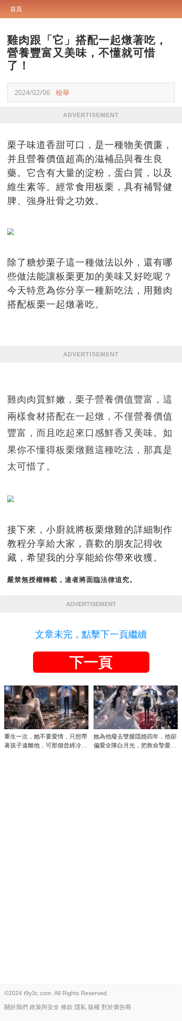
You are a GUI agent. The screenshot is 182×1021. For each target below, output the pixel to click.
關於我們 (16, 1007)
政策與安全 (44, 1007)
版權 (94, 1007)
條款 (67, 1007)
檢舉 (62, 92)
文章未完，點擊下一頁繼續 (91, 634)
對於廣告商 (116, 1007)
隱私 (80, 1007)
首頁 (16, 9)
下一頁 (91, 662)
